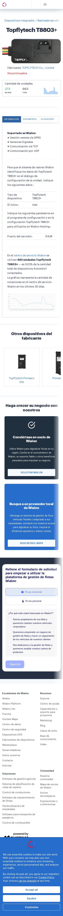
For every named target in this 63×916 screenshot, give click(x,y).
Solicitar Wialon (31, 473)
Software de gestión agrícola (19, 779)
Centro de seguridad (14, 729)
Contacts (7, 760)
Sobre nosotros (11, 755)
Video (43, 744)
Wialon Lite (8, 709)
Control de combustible (16, 823)
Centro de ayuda (49, 704)
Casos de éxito (48, 731)
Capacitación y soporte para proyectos (48, 712)
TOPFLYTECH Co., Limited (38, 68)
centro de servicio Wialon (30, 255)
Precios (6, 714)
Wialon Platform (11, 704)
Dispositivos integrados (19, 20)
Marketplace (9, 745)
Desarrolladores (11, 750)
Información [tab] (11, 119)
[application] (31, 876)
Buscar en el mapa (31, 543)
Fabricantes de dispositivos (18, 740)
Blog (42, 726)
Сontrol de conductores (16, 792)
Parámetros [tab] (30, 119)
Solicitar (7, 766)
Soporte (44, 698)
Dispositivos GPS (12, 735)
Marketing (46, 720)
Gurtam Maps (10, 719)
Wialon (6, 698)
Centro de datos (11, 724)
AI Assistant (47, 119)
